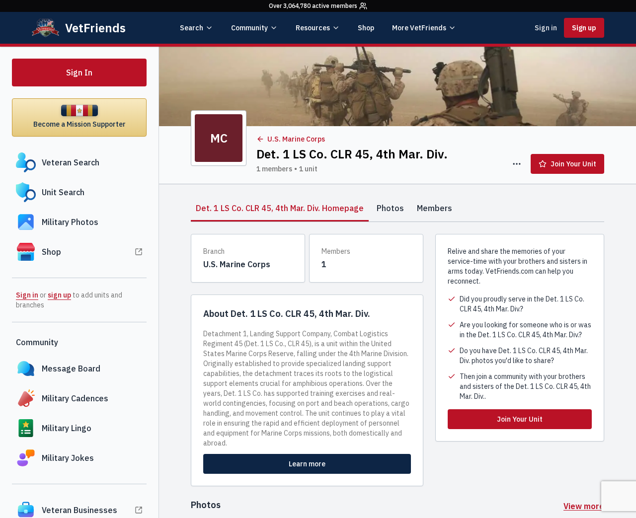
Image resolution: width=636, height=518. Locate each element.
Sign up (584, 27)
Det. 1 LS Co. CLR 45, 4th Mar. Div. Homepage (280, 208)
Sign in (546, 27)
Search (191, 27)
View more (583, 506)
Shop (366, 27)
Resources (313, 27)
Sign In (79, 72)
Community (249, 27)
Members (434, 208)
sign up (59, 295)
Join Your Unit (573, 163)
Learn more (307, 463)
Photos (390, 208)
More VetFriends (419, 27)
